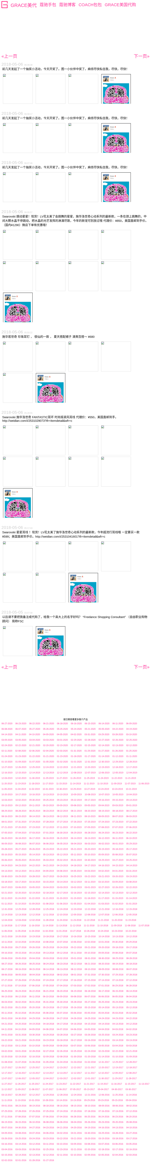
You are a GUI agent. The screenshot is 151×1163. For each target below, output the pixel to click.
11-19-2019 (20, 783)
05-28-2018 (76, 1002)
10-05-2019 (117, 794)
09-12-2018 (62, 953)
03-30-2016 (90, 1133)
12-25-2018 (48, 909)
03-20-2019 (117, 876)
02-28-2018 (34, 1051)
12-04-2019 (131, 772)
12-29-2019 (117, 761)
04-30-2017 (117, 1089)
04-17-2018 (62, 1024)
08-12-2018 (76, 969)
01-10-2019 (20, 903)
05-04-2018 (103, 1013)
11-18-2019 (34, 783)
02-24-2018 (90, 1051)
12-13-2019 (48, 772)
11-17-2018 (20, 925)
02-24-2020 (6, 745)
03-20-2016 (90, 1138)
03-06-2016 (117, 1144)
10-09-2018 (34, 942)
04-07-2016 (34, 1133)
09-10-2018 (89, 953)
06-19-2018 (76, 991)
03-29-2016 (104, 1133)
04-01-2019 (117, 871)
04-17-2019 (90, 865)
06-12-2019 (104, 838)
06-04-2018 (131, 996)
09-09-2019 (62, 805)
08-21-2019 (76, 811)
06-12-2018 (20, 996)
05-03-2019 (48, 860)
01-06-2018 (34, 1062)
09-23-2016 (103, 1100)
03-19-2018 (48, 1040)
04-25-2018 (90, 1018)
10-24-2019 (103, 789)
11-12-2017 (6, 1089)
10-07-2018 (62, 942)
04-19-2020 (131, 729)
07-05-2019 (6, 832)
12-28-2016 (62, 1094)
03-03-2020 (48, 740)
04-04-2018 (103, 1029)
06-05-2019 (62, 843)
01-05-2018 (48, 1062)
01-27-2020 (103, 751)
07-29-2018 (117, 974)
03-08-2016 (89, 1144)
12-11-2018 (48, 914)
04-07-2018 (62, 1029)
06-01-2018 (34, 1002)
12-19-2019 (104, 767)
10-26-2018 (89, 931)
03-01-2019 (90, 887)
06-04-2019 (76, 843)
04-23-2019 (20, 865)
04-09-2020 (48, 734)
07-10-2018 (20, 985)
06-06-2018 (103, 996)
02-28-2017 (20, 1094)
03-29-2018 (48, 1034)
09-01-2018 (76, 958)
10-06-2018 (76, 942)
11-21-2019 (130, 778)
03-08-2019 (131, 882)
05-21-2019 (76, 849)
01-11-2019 (6, 903)
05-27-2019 (20, 849)
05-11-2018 (6, 1013)
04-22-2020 (117, 729)
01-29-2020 (89, 751)
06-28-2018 (131, 985)
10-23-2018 (117, 931)
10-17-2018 (62, 936)
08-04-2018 (34, 974)
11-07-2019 (130, 783)
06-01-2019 (117, 843)
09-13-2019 (6, 805)
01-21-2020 (48, 756)
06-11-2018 (34, 996)
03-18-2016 (117, 1138)
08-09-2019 (103, 816)
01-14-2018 (104, 1056)
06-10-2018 (48, 996)
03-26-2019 (62, 876)
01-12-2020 (117, 756)
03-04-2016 (6, 1149)
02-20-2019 (20, 892)
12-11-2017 (90, 1073)
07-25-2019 (90, 821)
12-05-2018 (131, 914)
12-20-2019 (90, 767)
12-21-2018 (104, 909)
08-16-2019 (6, 816)
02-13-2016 (34, 1155)
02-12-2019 (131, 892)
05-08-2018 (48, 1013)
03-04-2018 (117, 1045)
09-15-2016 (117, 1100)
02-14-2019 (104, 892)
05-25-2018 (104, 1002)
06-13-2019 (90, 838)
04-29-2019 (104, 860)
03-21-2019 (104, 876)
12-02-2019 (20, 778)
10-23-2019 (117, 789)
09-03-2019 (117, 805)
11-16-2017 (116, 1084)
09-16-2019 (104, 800)
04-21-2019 (48, 865)
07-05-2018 (48, 985)
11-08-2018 (130, 925)
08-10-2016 (90, 1105)
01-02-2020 (62, 761)
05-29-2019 (131, 843)
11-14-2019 (75, 783)
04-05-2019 (76, 871)
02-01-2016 (20, 1160)
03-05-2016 (131, 1144)
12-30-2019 (104, 761)
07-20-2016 (76, 1111)
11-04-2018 (34, 931)
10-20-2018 (20, 936)
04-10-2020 (34, 734)
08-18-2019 (117, 811)
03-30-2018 (34, 1034)
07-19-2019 (34, 827)
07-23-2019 (117, 821)
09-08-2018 (117, 953)
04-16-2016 (104, 1127)
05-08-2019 (117, 854)
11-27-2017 (6, 1084)
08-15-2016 (76, 1105)
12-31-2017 (104, 1062)
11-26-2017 (20, 1084)
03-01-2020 (62, 740)
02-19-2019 (34, 892)
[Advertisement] (75, 30)
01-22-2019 (34, 898)
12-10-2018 (62, 914)
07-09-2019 (89, 827)
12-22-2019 (62, 767)
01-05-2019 (76, 903)
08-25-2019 (34, 811)
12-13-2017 (62, 1073)
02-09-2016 (89, 1155)
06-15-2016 (20, 1122)
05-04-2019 (34, 860)
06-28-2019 (90, 832)
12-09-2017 (117, 1073)
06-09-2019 (6, 843)
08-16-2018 (20, 969)
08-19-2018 (117, 963)
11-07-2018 (143, 925)
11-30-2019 (34, 778)
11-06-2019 (143, 783)
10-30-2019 (61, 789)
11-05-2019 (6, 789)
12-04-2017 (48, 1078)
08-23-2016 (20, 1105)
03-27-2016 (131, 1133)
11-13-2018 (61, 925)
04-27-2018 (62, 1018)
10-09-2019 (76, 794)
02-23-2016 (62, 1149)
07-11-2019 (62, 827)
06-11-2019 (117, 838)
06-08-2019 (20, 843)
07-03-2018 (76, 985)
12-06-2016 (104, 1094)
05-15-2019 (20, 854)
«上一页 (9, 56)
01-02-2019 (117, 903)
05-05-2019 (20, 860)
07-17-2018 (62, 980)
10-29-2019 (75, 789)
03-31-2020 (89, 734)
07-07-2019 (117, 827)
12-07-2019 (90, 772)
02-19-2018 (20, 1056)
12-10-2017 (103, 1073)
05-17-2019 (131, 849)
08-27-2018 (6, 963)
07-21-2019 (6, 827)
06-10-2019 (131, 838)
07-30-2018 (104, 974)
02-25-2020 (131, 740)
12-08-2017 (131, 1073)
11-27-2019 (62, 778)
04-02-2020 (76, 734)
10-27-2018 (75, 931)
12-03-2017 (62, 1078)
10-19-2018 (34, 936)
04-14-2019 (131, 865)
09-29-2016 (89, 1100)
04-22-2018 (131, 1018)
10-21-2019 (131, 789)
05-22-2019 (62, 849)
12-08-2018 (89, 914)
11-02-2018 (48, 931)
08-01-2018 (76, 974)
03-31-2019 (131, 871)
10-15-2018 (90, 936)
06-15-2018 (117, 991)
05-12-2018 (131, 1007)
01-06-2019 (62, 903)
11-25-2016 (117, 1094)
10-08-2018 (48, 942)
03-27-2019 (48, 876)
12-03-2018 (20, 920)
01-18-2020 (76, 756)
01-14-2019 (131, 898)
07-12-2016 (131, 1111)
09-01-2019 (131, 805)
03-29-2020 (103, 734)
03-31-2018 (20, 1034)
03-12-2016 (34, 1144)
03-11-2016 (48, 1144)
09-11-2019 (34, 805)
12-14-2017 (48, 1073)
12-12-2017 (76, 1073)
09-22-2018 (76, 947)
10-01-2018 (103, 942)
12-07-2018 (103, 914)
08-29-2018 (117, 958)
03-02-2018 (6, 1051)
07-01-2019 (48, 832)
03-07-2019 (6, 887)
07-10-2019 (76, 827)
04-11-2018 (6, 1029)
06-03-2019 (90, 843)
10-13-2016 (75, 1100)
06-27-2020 (6, 723)
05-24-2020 (76, 729)
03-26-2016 (6, 1138)
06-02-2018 (20, 1002)
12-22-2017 (76, 1067)
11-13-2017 (144, 1084)
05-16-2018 (76, 1007)
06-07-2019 (34, 843)
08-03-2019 (131, 816)
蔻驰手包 (48, 5)
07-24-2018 (48, 980)
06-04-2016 (76, 1122)
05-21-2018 (20, 1007)
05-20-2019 (90, 849)
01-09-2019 (34, 903)
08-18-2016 (48, 1105)
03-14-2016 (20, 1144)
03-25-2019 (76, 876)
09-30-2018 (117, 942)
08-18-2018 (131, 963)
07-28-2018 (131, 974)
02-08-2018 (62, 1056)
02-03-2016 (131, 1155)
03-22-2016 (62, 1138)
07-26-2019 (76, 821)
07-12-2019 (48, 827)
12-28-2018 (34, 909)
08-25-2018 (34, 963)
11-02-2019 (34, 789)
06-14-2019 (76, 838)
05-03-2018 (117, 1013)
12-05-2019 (117, 772)
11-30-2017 (104, 1078)
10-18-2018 (48, 936)
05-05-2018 (89, 1013)
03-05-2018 (103, 1045)
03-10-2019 (103, 882)
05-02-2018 (131, 1013)
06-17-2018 (104, 991)
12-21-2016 (90, 1094)
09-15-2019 (117, 800)
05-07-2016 (6, 1127)
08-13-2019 (48, 816)
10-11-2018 (6, 942)
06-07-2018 (89, 996)
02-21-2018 (131, 1051)
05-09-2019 (103, 854)
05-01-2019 (76, 860)
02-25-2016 (48, 1149)
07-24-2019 (104, 821)
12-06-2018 (117, 914)
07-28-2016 (20, 1111)
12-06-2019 (104, 772)
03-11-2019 (90, 882)
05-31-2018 (48, 1002)
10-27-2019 (89, 789)
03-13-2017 (6, 1094)
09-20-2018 (104, 947)
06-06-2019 (48, 843)
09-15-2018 (20, 953)
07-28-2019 (48, 821)
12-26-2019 (20, 767)
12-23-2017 (62, 1067)
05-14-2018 (104, 1007)
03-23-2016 (48, 1138)
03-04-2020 (34, 740)
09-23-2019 (62, 800)
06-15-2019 (62, 838)
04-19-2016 (90, 1127)
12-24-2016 (76, 1094)
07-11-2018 (6, 985)
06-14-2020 (104, 723)
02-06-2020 (34, 751)
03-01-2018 (20, 1051)
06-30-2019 (62, 832)
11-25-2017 (34, 1084)
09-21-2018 (90, 947)
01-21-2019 (48, 898)
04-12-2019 (20, 871)
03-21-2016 (76, 1138)
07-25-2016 (48, 1111)
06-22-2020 (34, 723)
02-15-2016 (6, 1155)
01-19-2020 (62, 756)
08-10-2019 (89, 816)
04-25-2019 (131, 860)
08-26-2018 (20, 963)
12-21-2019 (76, 767)
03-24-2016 (34, 1138)
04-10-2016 (131, 1127)
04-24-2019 (6, 865)
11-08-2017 (34, 1089)
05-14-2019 (34, 854)
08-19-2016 (34, 1105)
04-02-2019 (103, 871)
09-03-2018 (48, 958)
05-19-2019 (104, 849)
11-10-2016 (20, 1100)
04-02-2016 (62, 1133)
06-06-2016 (62, 1122)
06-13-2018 (6, 996)
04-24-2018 (104, 1018)
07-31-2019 (20, 821)
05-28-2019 (6, 849)
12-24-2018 (62, 909)
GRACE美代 (24, 5)
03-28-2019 (34, 876)
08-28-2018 (131, 958)
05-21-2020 (90, 729)
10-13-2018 (117, 936)
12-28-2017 (131, 1062)
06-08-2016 (48, 1122)
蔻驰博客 (67, 5)
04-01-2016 (76, 1133)
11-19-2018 (130, 920)
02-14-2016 (20, 1155)
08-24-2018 (48, 963)
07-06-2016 (48, 1116)
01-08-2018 (6, 1062)
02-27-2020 (104, 740)
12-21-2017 (90, 1067)
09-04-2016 (131, 1100)
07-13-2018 (117, 980)
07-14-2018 (104, 980)
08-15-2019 (20, 816)
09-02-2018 (62, 958)
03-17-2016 (131, 1138)
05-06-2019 (6, 860)
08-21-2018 (90, 963)
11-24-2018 (62, 920)
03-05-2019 (34, 887)
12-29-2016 (48, 1094)
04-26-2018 (76, 1018)
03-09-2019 (117, 882)
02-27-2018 (48, 1051)
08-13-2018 (62, 969)
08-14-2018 (48, 969)
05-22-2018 (6, 1007)
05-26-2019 (34, 849)
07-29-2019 (34, 821)
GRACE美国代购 (120, 5)
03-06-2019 (20, 887)
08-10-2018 (90, 969)
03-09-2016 (76, 1144)
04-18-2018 (48, 1024)
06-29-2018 (117, 985)
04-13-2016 (117, 1127)
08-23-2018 (62, 963)
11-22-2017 (75, 1084)
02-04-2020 (48, 751)
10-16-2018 (76, 936)
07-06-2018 (34, 985)
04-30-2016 (20, 1127)
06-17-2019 (34, 838)
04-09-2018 (34, 1029)
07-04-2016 (62, 1116)
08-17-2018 (6, 969)
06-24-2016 (103, 1116)
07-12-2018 (131, 980)
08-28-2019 (20, 811)
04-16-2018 (76, 1024)
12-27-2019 (6, 767)
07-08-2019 (103, 827)
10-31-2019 (48, 789)
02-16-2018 (34, 1056)
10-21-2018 (6, 936)
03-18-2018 (62, 1040)
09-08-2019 (76, 805)
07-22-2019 (131, 821)
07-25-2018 (34, 980)
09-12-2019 (20, 805)
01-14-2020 (104, 756)
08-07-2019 (117, 816)
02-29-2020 (76, 740)
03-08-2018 (62, 1045)
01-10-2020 (6, 761)
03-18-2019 (6, 882)
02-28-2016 (34, 1149)
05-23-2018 (131, 1002)
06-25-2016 (89, 1116)
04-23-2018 (117, 1018)
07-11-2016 (6, 1116)
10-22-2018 (130, 931)
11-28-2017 (131, 1078)
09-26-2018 (34, 947)
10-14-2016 (61, 1100)
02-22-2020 (20, 745)
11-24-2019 (103, 778)
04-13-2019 (6, 871)
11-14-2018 (48, 925)
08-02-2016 (131, 1105)
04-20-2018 (20, 1024)
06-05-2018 (117, 996)
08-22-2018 (76, 963)
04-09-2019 (48, 871)
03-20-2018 (34, 1040)
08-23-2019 (48, 811)
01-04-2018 (62, 1062)
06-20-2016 (131, 1116)
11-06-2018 (6, 931)
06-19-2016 (6, 1122)
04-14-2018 (104, 1024)
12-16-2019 (6, 772)
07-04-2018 (62, 985)
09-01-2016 (6, 1105)
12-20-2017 (104, 1067)
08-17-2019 (131, 811)
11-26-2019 (75, 778)
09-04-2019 (103, 805)
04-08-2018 (48, 1029)
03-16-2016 (6, 1144)
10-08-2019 (90, 794)
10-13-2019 (48, 794)
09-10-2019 (48, 805)
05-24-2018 (117, 1002)
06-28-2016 (76, 1116)
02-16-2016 (131, 1149)
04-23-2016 (48, 1127)
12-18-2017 (131, 1067)
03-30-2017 (130, 1089)
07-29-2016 (6, 1111)
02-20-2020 (48, 745)
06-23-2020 (20, 723)
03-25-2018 (104, 1034)
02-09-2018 (48, 1056)
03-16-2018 (90, 1040)
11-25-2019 (89, 778)
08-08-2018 (117, 969)
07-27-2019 (62, 821)
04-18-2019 (76, 865)
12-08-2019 (76, 772)
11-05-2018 (20, 931)
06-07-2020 (20, 729)
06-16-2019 (48, 838)
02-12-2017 (34, 1094)
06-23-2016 (117, 1116)
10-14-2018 (104, 936)
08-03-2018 (48, 974)
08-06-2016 (117, 1105)
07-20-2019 (20, 827)
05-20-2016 (117, 1122)
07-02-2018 (89, 985)
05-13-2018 (117, 1007)
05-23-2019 (48, 849)
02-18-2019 (48, 892)
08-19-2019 (104, 811)
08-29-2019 (6, 811)
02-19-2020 (62, 745)
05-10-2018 (20, 1013)
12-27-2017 (6, 1067)
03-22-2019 (90, 876)
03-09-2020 (6, 740)
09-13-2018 (48, 953)
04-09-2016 (6, 1133)
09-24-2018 (62, 947)
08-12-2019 (62, 816)
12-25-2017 (34, 1067)
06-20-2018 (62, 991)
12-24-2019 (48, 767)
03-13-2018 (131, 1040)
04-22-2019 (34, 865)
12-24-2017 (48, 1067)
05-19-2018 (48, 1007)
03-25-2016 (20, 1138)
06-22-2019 (131, 832)
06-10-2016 (34, 1122)
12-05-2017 (34, 1078)
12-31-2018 (6, 909)
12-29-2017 (117, 1062)
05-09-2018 (34, 1013)
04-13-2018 (117, 1024)
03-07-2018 (76, 1045)
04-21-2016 (62, 1127)
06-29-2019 (76, 832)
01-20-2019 (62, 898)
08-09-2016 (104, 1105)
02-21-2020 (34, 745)
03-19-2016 (104, 1138)
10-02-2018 (89, 942)
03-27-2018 (76, 1034)
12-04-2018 (6, 920)
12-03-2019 (6, 778)
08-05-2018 (20, 974)
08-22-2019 (62, 811)
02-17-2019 (62, 892)
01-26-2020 (117, 751)
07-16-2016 (104, 1111)
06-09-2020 (131, 723)
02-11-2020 (6, 751)
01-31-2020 (76, 751)
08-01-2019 (6, 821)
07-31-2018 (90, 974)
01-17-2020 (90, 756)
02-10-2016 (76, 1155)
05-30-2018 (62, 1002)
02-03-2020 (62, 751)
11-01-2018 (61, 931)
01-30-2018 (76, 1056)
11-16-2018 (34, 925)
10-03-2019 (6, 800)
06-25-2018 (6, 991)
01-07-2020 (34, 761)
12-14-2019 (34, 772)
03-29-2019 (20, 876)
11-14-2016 (131, 1094)
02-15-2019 (90, 892)
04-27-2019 (117, 860)
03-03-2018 (131, 1045)
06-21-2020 (48, 723)
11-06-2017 (61, 1089)
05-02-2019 (62, 860)
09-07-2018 (131, 953)
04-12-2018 (131, 1024)
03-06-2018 (89, 1045)
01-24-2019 (20, 898)
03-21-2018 (20, 1040)
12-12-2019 (62, 772)
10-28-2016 (48, 1100)
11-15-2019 (61, 783)
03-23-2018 (131, 1034)
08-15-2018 (34, 969)
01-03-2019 (103, 903)
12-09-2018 (76, 914)
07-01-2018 (103, 985)
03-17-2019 (20, 882)
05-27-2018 (90, 1002)
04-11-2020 (20, 734)
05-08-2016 (131, 1122)
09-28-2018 (6, 947)
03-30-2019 (6, 876)
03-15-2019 (48, 882)
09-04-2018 (34, 958)
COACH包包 (90, 5)
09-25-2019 (48, 800)
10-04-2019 (131, 794)
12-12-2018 (34, 914)
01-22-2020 (34, 756)
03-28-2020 (117, 734)
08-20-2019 (90, 811)
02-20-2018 (6, 1056)
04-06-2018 (76, 1029)
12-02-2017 (76, 1078)
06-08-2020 (6, 729)
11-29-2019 (48, 778)
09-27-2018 (20, 947)
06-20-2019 (6, 838)
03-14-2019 (62, 882)
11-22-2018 (89, 920)
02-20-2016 (90, 1149)
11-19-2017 (102, 1084)
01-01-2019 (131, 903)
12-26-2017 (20, 1067)
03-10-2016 (62, 1144)
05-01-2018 (6, 1018)
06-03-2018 (6, 1002)
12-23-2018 (76, 909)
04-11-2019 (34, 871)
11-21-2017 (89, 1084)
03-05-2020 (20, 740)
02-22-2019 (131, 887)
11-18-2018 (6, 925)
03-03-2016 (20, 1149)
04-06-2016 (48, 1133)
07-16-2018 (76, 980)
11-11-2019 (89, 783)
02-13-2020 (117, 745)
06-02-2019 (104, 843)
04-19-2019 (62, 865)
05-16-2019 (6, 854)
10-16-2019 (34, 794)
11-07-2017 (48, 1089)
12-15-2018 (131, 909)
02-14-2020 (104, 745)
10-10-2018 (20, 942)
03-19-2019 (131, 876)
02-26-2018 (62, 1051)
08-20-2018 (104, 963)
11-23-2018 (75, 920)
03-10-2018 (34, 1045)
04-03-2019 (89, 871)
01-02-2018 (90, 1062)
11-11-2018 (89, 925)
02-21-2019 (6, 892)
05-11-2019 (76, 854)
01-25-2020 (131, 751)
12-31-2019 (90, 761)
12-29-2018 (20, 909)
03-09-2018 (48, 1045)
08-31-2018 (90, 958)
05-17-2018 (62, 1007)
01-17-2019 (103, 898)
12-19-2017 (117, 1067)
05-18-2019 (117, 849)
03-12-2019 (76, 882)
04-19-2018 (34, 1024)
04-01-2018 (6, 1034)
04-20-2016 (76, 1127)
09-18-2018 (117, 947)
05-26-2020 (48, 729)
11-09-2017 (20, 1089)
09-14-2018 (34, 953)
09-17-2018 (131, 947)
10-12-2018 (131, 936)
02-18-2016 (104, 1149)
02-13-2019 (117, 892)
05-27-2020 (34, 729)
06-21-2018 (48, 991)
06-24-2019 (104, 832)
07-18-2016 (90, 1111)
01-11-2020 (131, 756)
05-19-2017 (89, 1089)
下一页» (142, 56)
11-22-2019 (116, 778)
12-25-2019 (34, 767)
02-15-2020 (90, 745)
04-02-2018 (131, 1029)
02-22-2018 (117, 1051)
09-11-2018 (76, 953)
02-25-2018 (76, 1051)
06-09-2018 (62, 996)
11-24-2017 (48, 1084)
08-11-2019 (76, 816)
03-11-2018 (20, 1045)
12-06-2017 (20, 1078)
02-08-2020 (20, 751)
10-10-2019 (62, 794)
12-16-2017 (20, 1073)
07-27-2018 (6, 980)
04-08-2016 (20, 1133)
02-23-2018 (104, 1051)
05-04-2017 (103, 1089)
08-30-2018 (104, 958)
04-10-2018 (20, 1029)
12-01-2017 (90, 1078)
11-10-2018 (102, 925)
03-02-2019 (76, 887)
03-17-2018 (76, 1040)
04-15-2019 (117, 865)
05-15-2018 (90, 1007)
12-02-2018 (34, 920)
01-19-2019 (76, 898)
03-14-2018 (117, 1040)
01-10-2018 (117, 1056)
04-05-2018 (89, 1029)
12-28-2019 (131, 761)
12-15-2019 (20, 772)
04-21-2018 (6, 1024)
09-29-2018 (131, 942)
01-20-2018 (90, 1056)
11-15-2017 (130, 1084)
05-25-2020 (62, 729)
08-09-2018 (104, 969)
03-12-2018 (6, 1045)
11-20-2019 (6, 783)
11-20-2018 (117, 920)
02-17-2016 (117, 1149)
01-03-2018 (76, 1062)
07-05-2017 (75, 1089)
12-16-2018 (117, 909)
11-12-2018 (75, 925)
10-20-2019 (6, 794)
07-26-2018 (20, 980)
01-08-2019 (48, 903)
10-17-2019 (20, 794)
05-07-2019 (131, 854)
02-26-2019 (117, 887)
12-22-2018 (90, 909)
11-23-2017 (61, 1084)
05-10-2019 (89, 854)
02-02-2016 (6, 1160)
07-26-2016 (34, 1111)
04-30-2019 (90, 860)
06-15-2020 (90, 723)
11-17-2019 (48, 783)
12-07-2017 (6, 1078)
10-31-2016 (34, 1100)
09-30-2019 (34, 800)
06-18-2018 (90, 991)
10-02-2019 (20, 800)
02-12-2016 (48, 1155)
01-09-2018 (131, 1056)
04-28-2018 (48, 1018)
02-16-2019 (76, 892)
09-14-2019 (131, 800)
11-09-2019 (116, 783)
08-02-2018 (62, 974)
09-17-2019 (90, 800)
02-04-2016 (117, 1155)
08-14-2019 (34, 816)
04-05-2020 (62, 734)
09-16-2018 (6, 953)
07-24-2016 (62, 1111)
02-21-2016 (76, 1149)
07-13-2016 (117, 1111)
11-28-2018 (48, 920)
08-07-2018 (131, 969)
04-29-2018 (34, 1018)
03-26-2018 (90, 1034)
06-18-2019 (20, 838)
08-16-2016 (62, 1105)
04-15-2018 (90, 1024)
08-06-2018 (6, 974)
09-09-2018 (103, 953)
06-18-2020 (62, 723)
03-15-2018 (104, 1040)
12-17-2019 (131, 767)
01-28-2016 (34, 1160)
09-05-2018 (20, 958)
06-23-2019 (117, 832)
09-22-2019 (76, 800)
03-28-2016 (117, 1133)
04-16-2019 (104, 865)
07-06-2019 (131, 827)
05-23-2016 (104, 1122)
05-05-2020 (104, 729)
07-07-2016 (34, 1116)
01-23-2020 (20, 756)
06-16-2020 (76, 723)
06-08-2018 (76, 996)
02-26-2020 (117, 740)
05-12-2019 (62, 854)
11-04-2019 (20, 789)
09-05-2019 (89, 805)
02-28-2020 (90, 740)
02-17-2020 (76, 745)
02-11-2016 (62, 1155)
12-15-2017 (34, 1073)
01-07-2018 (20, 1062)
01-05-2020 (48, 761)
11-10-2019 (102, 783)
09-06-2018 (6, 958)
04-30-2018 (20, 1018)
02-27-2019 (104, 887)
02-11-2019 (6, 898)
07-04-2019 (20, 832)
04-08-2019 (62, 871)
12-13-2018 (20, 914)
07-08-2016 (20, 1116)
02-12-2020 (131, 745)
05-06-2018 (76, 1013)
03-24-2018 (117, 1034)
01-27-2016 (48, 1160)
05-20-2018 (34, 1007)
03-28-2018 (62, 1034)
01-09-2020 (20, 761)
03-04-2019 (48, 887)
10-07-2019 (104, 794)
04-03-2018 (117, 1029)
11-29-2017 (117, 1078)
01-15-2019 (117, 898)
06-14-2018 (131, 991)
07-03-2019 (34, 832)
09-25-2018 (48, 947)
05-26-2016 (90, 1122)
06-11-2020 (117, 723)
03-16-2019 (34, 882)
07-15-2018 (90, 980)
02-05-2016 (103, 1155)
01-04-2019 (89, 903)
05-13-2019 (48, 854)
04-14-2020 (6, 734)
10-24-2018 (103, 931)
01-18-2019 (89, 898)
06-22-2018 (34, 991)
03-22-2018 (6, 1040)
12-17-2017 (6, 1073)
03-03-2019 (62, 887)
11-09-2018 (116, 925)
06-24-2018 (20, 991)
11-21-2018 (103, 920)
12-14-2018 (6, 914)
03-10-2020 (131, 734)
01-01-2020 (76, 761)
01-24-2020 (6, 756)
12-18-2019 (117, 767)
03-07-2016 (103, 1144)
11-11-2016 (6, 1100)
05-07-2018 (62, 1013)
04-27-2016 (34, 1127)
